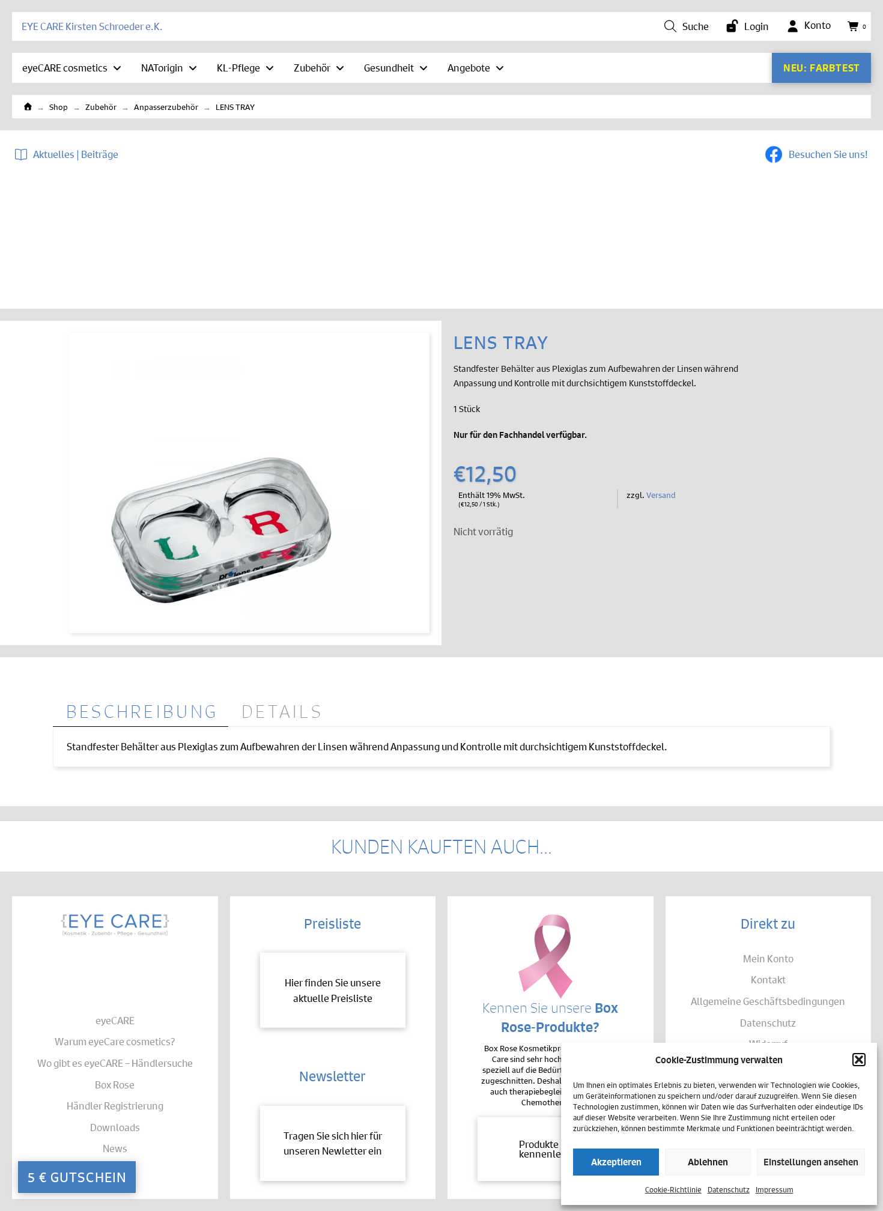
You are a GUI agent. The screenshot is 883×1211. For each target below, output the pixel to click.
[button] (859, 1060)
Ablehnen (708, 1161)
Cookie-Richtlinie (673, 1189)
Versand (661, 494)
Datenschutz (729, 1189)
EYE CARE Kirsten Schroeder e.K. (92, 26)
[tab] (140, 711)
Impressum (774, 1189)
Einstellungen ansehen (810, 1161)
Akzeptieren (616, 1161)
